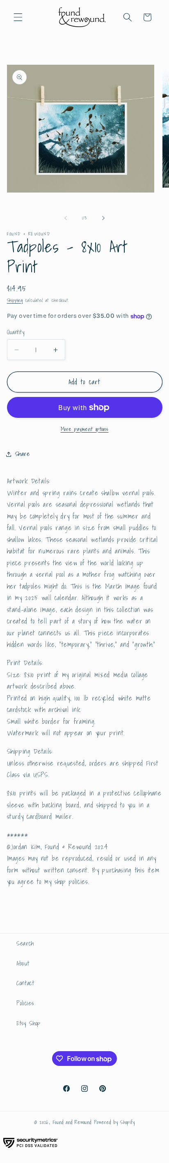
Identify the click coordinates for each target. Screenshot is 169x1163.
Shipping (15, 300)
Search (25, 943)
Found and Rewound (72, 1122)
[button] (18, 17)
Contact (25, 983)
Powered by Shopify (114, 1122)
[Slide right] (103, 218)
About (22, 963)
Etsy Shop (28, 1023)
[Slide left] (66, 218)
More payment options (85, 429)
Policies (25, 1003)
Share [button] (22, 454)
